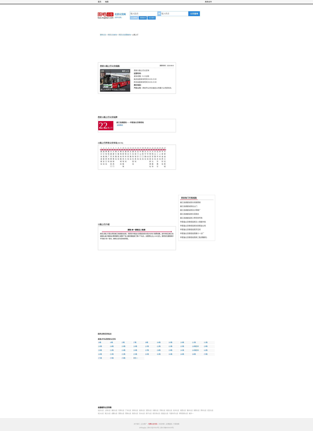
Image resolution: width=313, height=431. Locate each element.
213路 (205, 342)
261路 (147, 354)
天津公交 (121, 410)
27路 (134, 342)
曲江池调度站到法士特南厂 (190, 210)
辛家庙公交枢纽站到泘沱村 (190, 229)
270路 (205, 354)
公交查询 (194, 14)
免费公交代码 (152, 424)
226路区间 (195, 346)
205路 (170, 342)
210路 (182, 342)
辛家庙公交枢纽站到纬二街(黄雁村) (193, 237)
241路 (182, 350)
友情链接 (169, 424)
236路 (135, 350)
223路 (170, 346)
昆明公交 (128, 413)
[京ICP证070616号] (153, 428)
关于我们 (137, 424)
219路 (123, 346)
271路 (100, 358)
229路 (205, 346)
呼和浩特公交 (183, 413)
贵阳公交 (121, 413)
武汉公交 (210, 410)
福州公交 (190, 410)
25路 (123, 342)
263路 (170, 354)
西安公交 (135, 413)
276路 (112, 358)
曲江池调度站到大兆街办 (189, 214)
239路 (170, 350)
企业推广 (144, 424)
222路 (159, 346)
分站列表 (162, 424)
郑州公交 (203, 410)
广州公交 (128, 410)
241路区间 (195, 350)
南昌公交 (197, 410)
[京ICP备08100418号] (167, 428)
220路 (135, 346)
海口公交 (108, 413)
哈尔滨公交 (156, 413)
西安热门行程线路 (189, 198)
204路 (159, 342)
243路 (100, 354)
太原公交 (142, 410)
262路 (159, 354)
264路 (182, 354)
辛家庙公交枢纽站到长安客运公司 (193, 226)
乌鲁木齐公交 (173, 413)
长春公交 (155, 410)
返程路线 (120, 125)
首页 (99, 2)
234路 (123, 350)
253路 (135, 354)
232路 (112, 350)
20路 (99, 342)
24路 (111, 342)
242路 (205, 350)
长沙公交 (101, 413)
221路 (147, 346)
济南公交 (162, 410)
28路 (146, 342)
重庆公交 (114, 410)
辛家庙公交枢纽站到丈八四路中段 (193, 222)
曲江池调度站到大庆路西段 (190, 202)
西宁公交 (149, 413)
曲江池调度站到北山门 (188, 206)
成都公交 (114, 413)
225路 (182, 346)
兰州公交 (142, 413)
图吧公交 (103, 35)
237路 (147, 350)
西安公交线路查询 (125, 35)
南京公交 (169, 410)
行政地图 (176, 424)
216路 (100, 346)
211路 (194, 342)
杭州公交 (176, 410)
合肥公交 (183, 410)
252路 (123, 354)
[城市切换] (118, 17)
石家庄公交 (164, 413)
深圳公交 (135, 410)
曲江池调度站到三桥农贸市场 (191, 218)
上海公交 (108, 410)
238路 (159, 350)
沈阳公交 (149, 410)
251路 (112, 354)
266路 (194, 354)
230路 (100, 350)
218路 (112, 346)
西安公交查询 (112, 35)
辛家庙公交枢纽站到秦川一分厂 (192, 233)
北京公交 (101, 410)
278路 (123, 358)
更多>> (135, 358)
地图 (106, 2)
